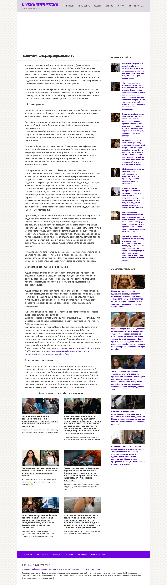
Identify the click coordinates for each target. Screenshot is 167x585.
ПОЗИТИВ (109, 6)
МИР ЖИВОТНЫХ (136, 6)
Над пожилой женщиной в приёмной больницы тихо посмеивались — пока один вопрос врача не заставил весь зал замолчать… (40, 421)
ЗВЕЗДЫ (97, 6)
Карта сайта (96, 569)
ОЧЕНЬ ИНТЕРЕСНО (40, 4)
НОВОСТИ (70, 6)
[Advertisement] (83, 31)
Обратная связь (75, 569)
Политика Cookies (59, 569)
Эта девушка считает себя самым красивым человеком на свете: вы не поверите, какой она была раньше (40, 472)
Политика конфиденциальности (36, 569)
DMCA (86, 569)
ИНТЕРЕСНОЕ (84, 6)
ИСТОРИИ (121, 6)
